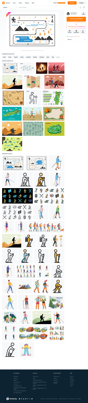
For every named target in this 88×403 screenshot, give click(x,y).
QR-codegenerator (18, 392)
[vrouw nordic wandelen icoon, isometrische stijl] (9, 179)
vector (9, 57)
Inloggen (81, 2)
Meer (33, 3)
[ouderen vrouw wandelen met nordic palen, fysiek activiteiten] (58, 317)
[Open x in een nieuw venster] (29, 398)
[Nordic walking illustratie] (12, 82)
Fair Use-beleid (78, 398)
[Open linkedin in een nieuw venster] (23, 398)
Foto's (14, 3)
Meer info (69, 39)
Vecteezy (15, 378)
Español (71, 378)
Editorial (27, 3)
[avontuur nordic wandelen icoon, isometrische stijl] (40, 212)
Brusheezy (16, 376)
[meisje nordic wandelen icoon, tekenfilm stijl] (9, 302)
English (71, 376)
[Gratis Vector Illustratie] (12, 144)
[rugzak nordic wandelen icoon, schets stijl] (43, 241)
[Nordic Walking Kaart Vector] (13, 163)
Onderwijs (16, 384)
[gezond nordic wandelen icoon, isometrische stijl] (56, 212)
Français (72, 384)
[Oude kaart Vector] (13, 98)
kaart (4, 57)
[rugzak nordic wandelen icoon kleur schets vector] (29, 241)
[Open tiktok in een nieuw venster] (27, 398)
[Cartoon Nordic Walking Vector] (32, 114)
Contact (55, 378)
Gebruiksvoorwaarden (63, 398)
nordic (21, 57)
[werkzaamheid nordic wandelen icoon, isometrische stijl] (9, 271)
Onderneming (17, 382)
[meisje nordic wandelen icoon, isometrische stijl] (57, 179)
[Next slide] (62, 57)
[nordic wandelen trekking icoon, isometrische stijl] (21, 227)
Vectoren (8, 3)
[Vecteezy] (3, 3)
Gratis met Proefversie (76, 19)
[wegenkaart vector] (54, 129)
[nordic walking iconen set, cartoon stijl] (26, 271)
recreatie (42, 57)
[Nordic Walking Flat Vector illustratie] (54, 82)
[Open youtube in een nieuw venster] (32, 398)
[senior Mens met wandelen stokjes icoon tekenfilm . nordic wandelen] (25, 302)
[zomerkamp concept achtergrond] (53, 114)
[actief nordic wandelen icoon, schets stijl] (9, 256)
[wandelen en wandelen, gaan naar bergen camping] (56, 333)
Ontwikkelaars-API (17, 385)
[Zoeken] (80, 7)
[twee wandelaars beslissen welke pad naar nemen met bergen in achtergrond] (25, 286)
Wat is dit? (78, 36)
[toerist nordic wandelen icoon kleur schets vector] (57, 256)
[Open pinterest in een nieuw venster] (25, 398)
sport (48, 57)
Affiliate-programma (37, 380)
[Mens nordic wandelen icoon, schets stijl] (25, 179)
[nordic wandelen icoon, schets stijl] (57, 271)
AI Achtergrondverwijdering (20, 390)
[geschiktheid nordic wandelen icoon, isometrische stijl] (56, 163)
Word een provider (56, 382)
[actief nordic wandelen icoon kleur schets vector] (25, 256)
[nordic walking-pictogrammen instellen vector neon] (17, 196)
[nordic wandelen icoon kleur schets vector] (57, 286)
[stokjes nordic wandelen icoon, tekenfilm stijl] (9, 286)
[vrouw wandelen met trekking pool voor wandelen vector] (45, 286)
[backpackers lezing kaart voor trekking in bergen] (40, 302)
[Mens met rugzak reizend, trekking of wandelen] (37, 286)
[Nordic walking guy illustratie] (12, 129)
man (53, 57)
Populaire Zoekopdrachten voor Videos (40, 388)
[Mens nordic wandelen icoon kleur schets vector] (41, 179)
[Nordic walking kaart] (10, 68)
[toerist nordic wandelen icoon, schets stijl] (41, 256)
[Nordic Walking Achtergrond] (56, 68)
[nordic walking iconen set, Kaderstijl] (17, 212)
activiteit (28, 57)
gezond (16, 57)
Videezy (15, 380)
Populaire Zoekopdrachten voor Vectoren (40, 382)
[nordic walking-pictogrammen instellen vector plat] (49, 196)
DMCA (34, 378)
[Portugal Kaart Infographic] (53, 98)
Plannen (55, 2)
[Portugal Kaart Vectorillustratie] (12, 114)
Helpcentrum (56, 376)
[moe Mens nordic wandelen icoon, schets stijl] (10, 350)
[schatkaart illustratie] (33, 82)
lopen (58, 57)
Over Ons (56, 380)
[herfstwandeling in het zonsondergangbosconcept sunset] (41, 68)
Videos (20, 3)
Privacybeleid (71, 398)
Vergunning (35, 376)
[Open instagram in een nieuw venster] (21, 398)
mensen (35, 57)
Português (72, 380)
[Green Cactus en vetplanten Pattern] (33, 129)
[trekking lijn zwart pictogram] (33, 98)
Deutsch (72, 382)
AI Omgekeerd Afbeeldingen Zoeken (20, 388)
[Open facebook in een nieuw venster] (19, 398)
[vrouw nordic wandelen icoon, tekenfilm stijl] (24, 317)
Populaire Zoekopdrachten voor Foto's (40, 385)
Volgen (83, 14)
